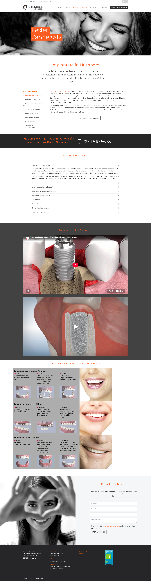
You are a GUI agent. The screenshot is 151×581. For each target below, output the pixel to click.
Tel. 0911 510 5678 (30, 1)
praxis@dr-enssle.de (45, 1)
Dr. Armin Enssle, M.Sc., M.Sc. (60, 91)
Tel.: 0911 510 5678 (56, 553)
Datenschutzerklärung (111, 526)
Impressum (82, 551)
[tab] (75, 165)
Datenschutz (83, 553)
